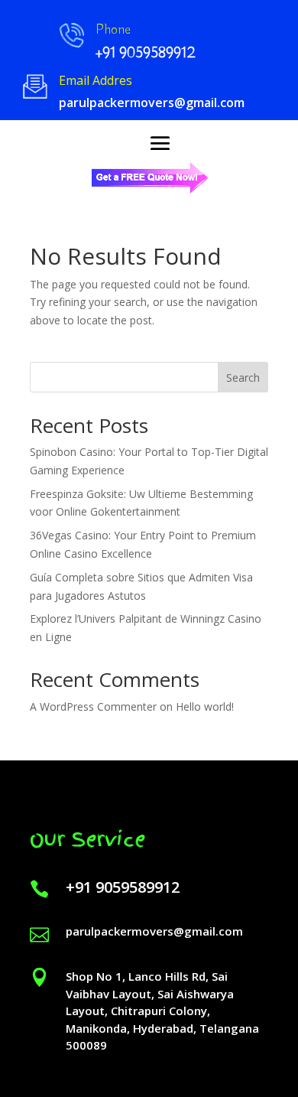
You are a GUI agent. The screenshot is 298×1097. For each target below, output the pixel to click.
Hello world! (205, 706)
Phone (113, 29)
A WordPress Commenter (93, 706)
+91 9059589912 (123, 887)
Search (243, 377)
